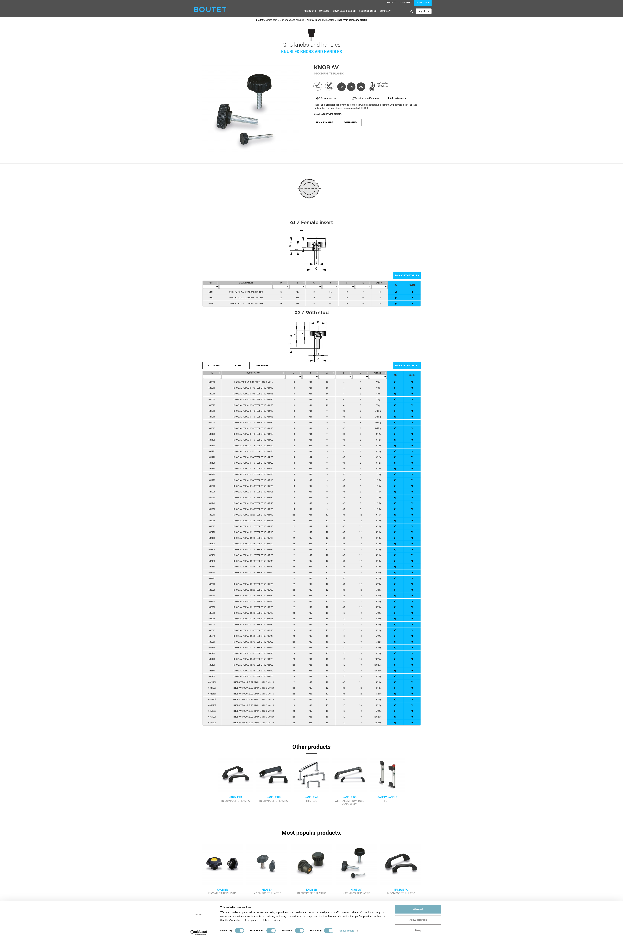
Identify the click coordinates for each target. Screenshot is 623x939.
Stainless (262, 365)
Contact (391, 2)
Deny (418, 930)
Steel (238, 365)
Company (385, 10)
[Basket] (412, 291)
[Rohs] (329, 85)
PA (341, 87)
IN (351, 87)
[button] (311, 749)
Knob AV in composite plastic (352, 19)
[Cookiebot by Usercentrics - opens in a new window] (199, 932)
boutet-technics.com (266, 19)
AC (361, 87)
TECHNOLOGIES (368, 10)
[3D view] (396, 291)
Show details (346, 930)
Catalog (324, 10)
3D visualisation (327, 98)
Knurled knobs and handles (320, 19)
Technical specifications (366, 98)
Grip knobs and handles (292, 19)
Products (310, 10)
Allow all (418, 909)
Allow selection (418, 919)
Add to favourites (399, 98)
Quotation (423, 2)
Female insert (324, 122)
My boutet (406, 2)
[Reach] (318, 85)
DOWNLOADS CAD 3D (344, 10)
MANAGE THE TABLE (406, 275)
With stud (350, 122)
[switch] (271, 930)
